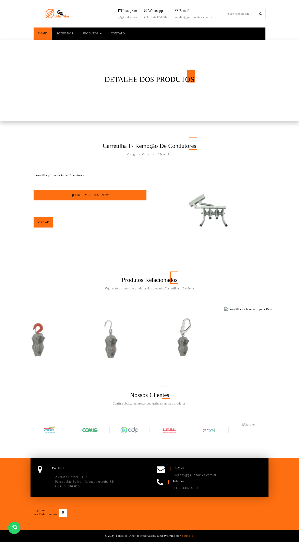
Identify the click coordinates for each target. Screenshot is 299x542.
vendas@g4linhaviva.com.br (194, 17)
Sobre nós (64, 33)
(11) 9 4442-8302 (156, 17)
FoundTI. (188, 535)
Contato (118, 33)
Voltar (43, 222)
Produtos (91, 33)
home (42, 33)
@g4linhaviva (127, 17)
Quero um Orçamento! (90, 195)
